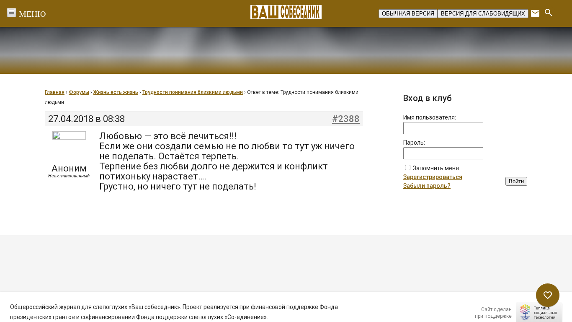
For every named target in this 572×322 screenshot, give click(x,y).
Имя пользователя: (429, 117)
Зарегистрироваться (432, 177)
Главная (54, 92)
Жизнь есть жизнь (115, 92)
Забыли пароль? (427, 185)
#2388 (346, 119)
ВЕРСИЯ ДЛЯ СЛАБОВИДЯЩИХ (483, 13)
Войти (516, 181)
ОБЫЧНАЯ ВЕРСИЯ (408, 13)
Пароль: (414, 142)
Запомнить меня (436, 168)
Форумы (79, 92)
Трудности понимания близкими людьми (192, 92)
